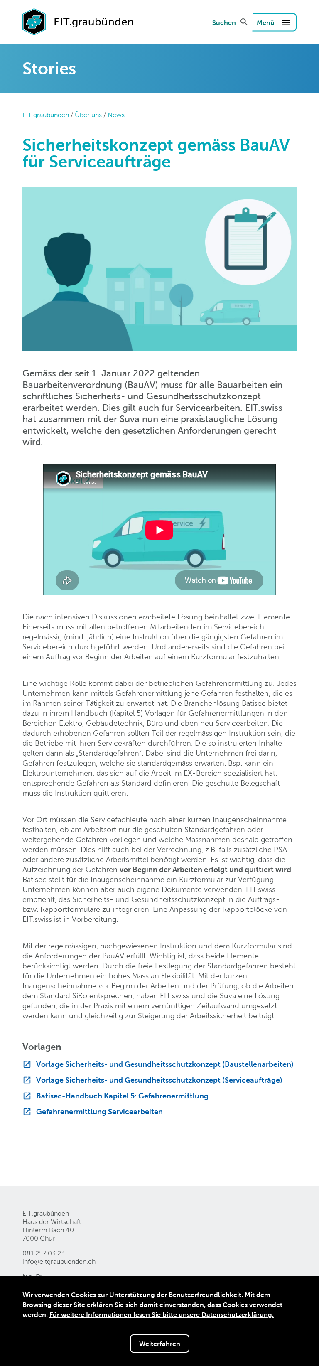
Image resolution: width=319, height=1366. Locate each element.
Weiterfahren (159, 1343)
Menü (266, 22)
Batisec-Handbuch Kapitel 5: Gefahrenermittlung (122, 1095)
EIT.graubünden (45, 114)
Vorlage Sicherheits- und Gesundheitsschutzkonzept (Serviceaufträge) (159, 1080)
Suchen (224, 22)
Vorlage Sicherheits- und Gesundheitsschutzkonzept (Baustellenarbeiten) (165, 1064)
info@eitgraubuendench (59, 1261)
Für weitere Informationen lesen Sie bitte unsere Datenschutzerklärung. (161, 1314)
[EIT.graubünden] (34, 21)
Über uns (88, 114)
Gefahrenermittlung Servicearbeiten (99, 1111)
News (116, 114)
